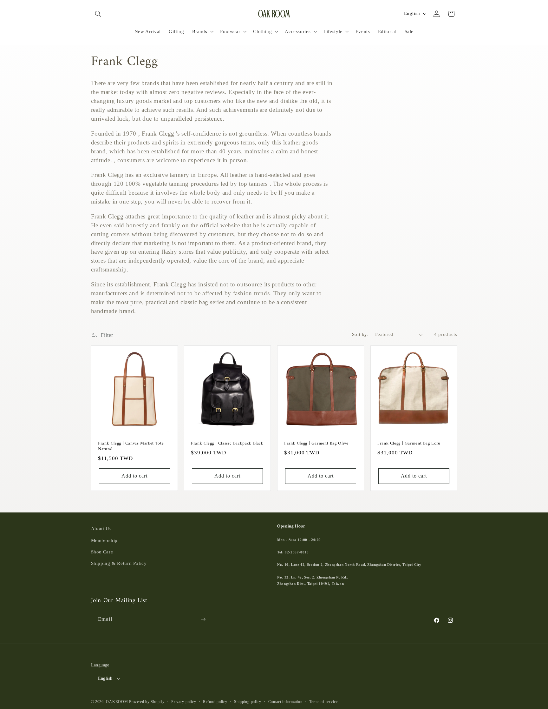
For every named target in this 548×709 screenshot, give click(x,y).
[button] (98, 13)
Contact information (285, 702)
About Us (101, 528)
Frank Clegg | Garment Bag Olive (316, 444)
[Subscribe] (203, 619)
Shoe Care (102, 551)
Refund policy (215, 702)
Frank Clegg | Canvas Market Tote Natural (131, 447)
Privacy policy (183, 702)
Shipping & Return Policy (119, 563)
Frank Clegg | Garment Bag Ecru (408, 444)
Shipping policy (247, 702)
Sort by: (360, 334)
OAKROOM (117, 702)
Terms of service (323, 702)
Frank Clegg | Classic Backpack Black (227, 444)
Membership (104, 540)
